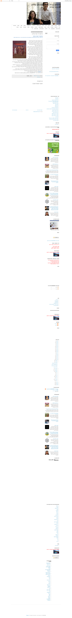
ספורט (21, 27)
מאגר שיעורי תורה (55, 120)
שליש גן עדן (56, 124)
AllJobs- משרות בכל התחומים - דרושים (53, 133)
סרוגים (18, 27)
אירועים (56, 25)
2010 (57, 383)
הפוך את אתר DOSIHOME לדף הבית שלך (53, 240)
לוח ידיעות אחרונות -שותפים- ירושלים (54, 244)
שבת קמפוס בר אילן (54, 364)
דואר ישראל (48, 584)
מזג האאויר (48, 587)
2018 (57, 351)
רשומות (57, 287)
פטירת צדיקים (58, 28)
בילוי (46, 25)
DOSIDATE (48, 592)
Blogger (27, 615)
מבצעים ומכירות (56, 305)
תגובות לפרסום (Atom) (36, 111)
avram (56, 325)
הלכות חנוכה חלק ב (55, 157)
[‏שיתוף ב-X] (29, 75)
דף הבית (57, 299)
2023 (57, 345)
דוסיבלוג (49, 575)
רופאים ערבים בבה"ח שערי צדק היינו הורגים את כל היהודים (54, 182)
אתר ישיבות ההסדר (55, 112)
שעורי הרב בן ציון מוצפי (55, 113)
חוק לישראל (56, 106)
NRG (49, 594)
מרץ (56, 377)
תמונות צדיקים (41, 28)
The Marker (48, 576)
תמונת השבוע (36, 28)
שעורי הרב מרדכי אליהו (55, 115)
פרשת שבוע (53, 28)
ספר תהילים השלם (55, 103)
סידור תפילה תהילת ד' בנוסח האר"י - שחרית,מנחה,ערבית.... (53, 101)
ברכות (43, 25)
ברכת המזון (56, 105)
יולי (56, 372)
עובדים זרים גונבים (54, 363)
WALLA (49, 596)
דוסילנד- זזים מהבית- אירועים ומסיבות (48, 567)
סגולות (28, 27)
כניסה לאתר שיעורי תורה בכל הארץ (54, 311)
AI (32, 28)
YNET (49, 595)
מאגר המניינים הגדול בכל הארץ (53, 119)
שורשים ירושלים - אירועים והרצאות (48, 574)
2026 (57, 341)
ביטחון (49, 25)
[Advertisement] (38, 499)
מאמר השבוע (56, 186)
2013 (57, 358)
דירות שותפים (29, 25)
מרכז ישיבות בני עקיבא (55, 111)
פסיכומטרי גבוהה (57, 292)
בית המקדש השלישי (55, 164)
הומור (21, 25)
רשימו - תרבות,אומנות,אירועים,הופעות (47, 569)
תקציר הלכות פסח (55, 199)
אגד (49, 591)
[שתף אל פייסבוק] (28, 75)
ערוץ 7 (49, 582)
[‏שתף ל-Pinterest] (27, 75)
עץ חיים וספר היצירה (55, 390)
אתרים (52, 25)
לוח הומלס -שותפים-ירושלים (55, 245)
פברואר (56, 379)
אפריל (56, 376)
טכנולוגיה (56, 27)
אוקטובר (56, 368)
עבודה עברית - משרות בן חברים (53, 304)
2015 (57, 355)
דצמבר (56, 360)
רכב (49, 28)
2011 (57, 382)
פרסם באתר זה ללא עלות (55, 68)
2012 (57, 359)
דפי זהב (49, 593)
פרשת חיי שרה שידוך (54, 365)
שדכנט (49, 581)
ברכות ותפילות (39, 25)
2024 (57, 343)
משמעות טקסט (41, 27)
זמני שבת (14, 25)
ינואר (56, 380)
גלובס (49, 577)
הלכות (18, 25)
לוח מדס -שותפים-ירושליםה (55, 247)
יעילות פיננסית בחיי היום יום (48, 563)
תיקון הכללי (56, 104)
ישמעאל (39, 71)
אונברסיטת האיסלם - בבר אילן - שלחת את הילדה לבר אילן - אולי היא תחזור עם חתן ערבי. (54, 194)
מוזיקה (48, 27)
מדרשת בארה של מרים (55, 107)
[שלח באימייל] (31, 75)
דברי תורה (33, 25)
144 (49, 588)
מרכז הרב (57, 116)
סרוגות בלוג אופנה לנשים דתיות (53, 71)
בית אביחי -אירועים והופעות (48, 572)
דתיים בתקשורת (56, 303)
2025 (57, 342)
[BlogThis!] (30, 75)
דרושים (25, 25)
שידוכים (46, 28)
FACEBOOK (48, 599)
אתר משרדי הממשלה (48, 586)
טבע (59, 27)
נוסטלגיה (32, 27)
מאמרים (52, 27)
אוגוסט (56, 371)
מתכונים (36, 27)
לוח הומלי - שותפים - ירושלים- (55, 248)
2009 (57, 384)
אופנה (59, 25)
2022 (57, 346)
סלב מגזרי (24, 27)
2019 (57, 350)
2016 (57, 354)
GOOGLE (48, 600)
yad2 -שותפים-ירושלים (56, 246)
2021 (57, 347)
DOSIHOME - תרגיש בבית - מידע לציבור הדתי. (51, 75)
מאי (56, 375)
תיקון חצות (56, 97)
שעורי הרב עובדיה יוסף (55, 114)
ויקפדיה (49, 583)
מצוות (45, 27)
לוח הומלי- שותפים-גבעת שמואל (55, 263)
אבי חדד (56, 323)
